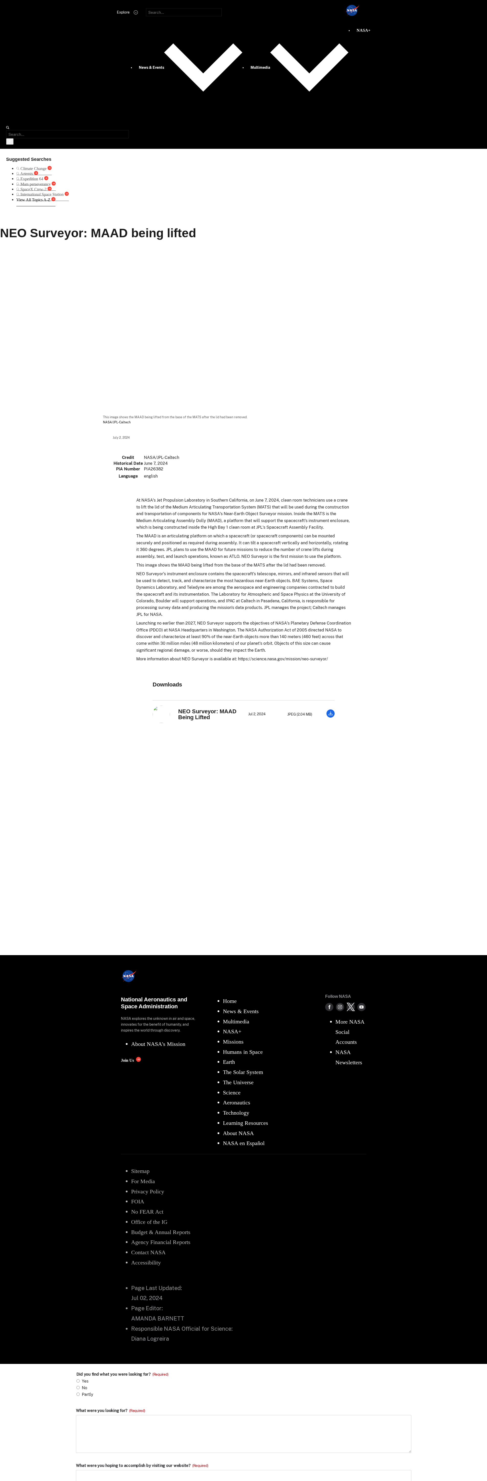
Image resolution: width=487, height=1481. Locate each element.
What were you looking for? (110, 1410)
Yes (85, 1381)
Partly (87, 1394)
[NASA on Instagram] (340, 1007)
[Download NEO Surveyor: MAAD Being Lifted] (330, 716)
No (84, 1387)
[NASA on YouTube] (361, 1007)
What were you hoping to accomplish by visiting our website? (142, 1465)
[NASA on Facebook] (329, 1007)
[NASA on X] (351, 1007)
